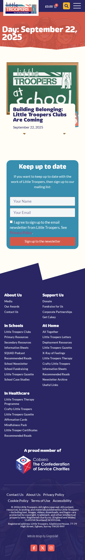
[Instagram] (51, 548)
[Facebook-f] (34, 548)
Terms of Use (40, 500)
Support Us (53, 295)
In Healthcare (16, 393)
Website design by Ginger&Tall (42, 536)
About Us (13, 295)
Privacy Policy (21, 232)
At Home (50, 325)
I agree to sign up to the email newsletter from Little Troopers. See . (38, 227)
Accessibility (62, 500)
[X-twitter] (42, 548)
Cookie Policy (18, 500)
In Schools (13, 325)
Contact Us (15, 494)
